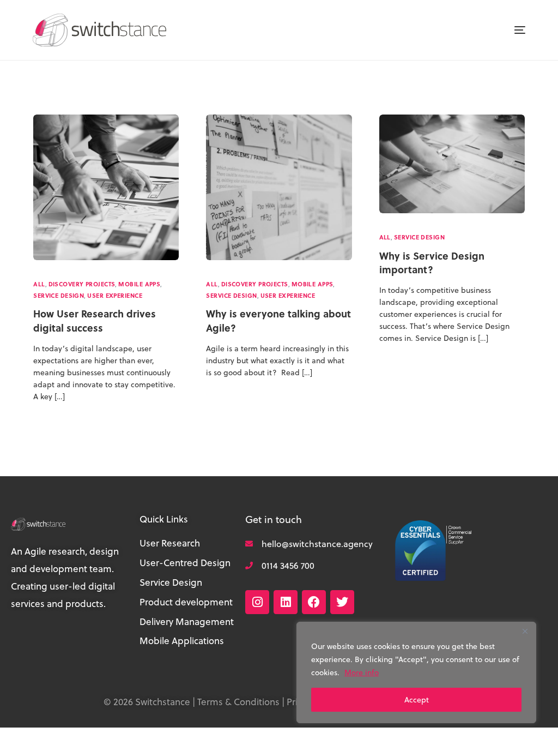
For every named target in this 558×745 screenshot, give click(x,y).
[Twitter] (342, 602)
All (39, 284)
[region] (416, 672)
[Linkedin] (286, 602)
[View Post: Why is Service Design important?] (452, 164)
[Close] (524, 631)
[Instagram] (257, 602)
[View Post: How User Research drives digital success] (106, 187)
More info (361, 672)
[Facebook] (314, 602)
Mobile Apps (139, 284)
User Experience (114, 296)
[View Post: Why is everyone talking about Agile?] (278, 187)
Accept (416, 699)
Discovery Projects (82, 284)
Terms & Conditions (238, 701)
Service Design (58, 296)
